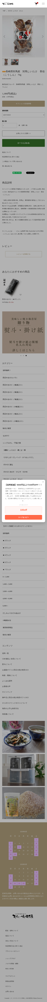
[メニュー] (43, 4)
